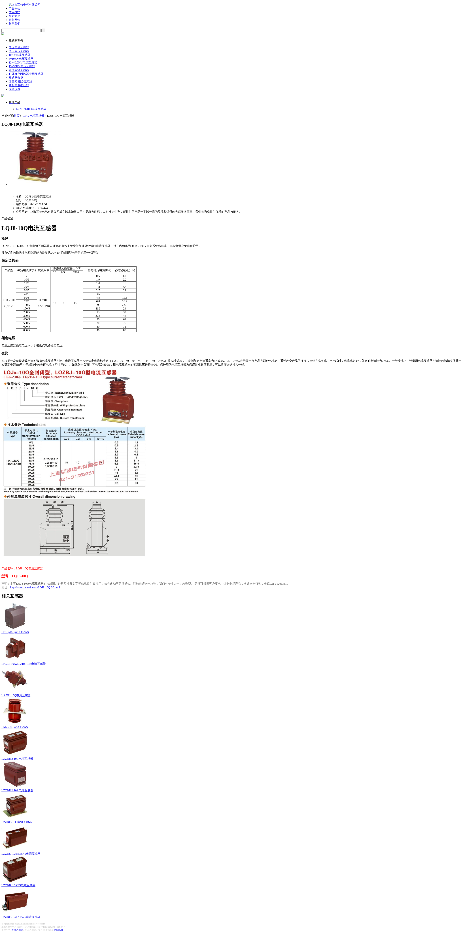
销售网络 (14, 19)
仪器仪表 (14, 89)
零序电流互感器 (19, 70)
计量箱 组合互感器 (21, 81)
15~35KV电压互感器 (22, 66)
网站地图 (58, 930)
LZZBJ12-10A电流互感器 (17, 790)
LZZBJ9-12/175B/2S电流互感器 (21, 917)
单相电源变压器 (19, 85)
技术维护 (14, 12)
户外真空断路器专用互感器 (26, 73)
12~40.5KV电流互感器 (23, 62)
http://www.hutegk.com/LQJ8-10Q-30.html (35, 587)
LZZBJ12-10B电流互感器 (17, 758)
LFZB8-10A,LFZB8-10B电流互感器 (23, 663)
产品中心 (14, 8)
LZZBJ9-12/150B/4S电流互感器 (21, 853)
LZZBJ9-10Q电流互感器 (31, 109)
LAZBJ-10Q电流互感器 (16, 695)
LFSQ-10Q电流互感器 (15, 632)
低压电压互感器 (19, 51)
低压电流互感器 (19, 47)
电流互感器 (17, 930)
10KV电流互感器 (19, 54)
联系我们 (14, 23)
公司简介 (14, 16)
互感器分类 (16, 77)
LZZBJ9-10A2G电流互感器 (18, 885)
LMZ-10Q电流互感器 (14, 727)
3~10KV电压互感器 (21, 58)
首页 (17, 115)
